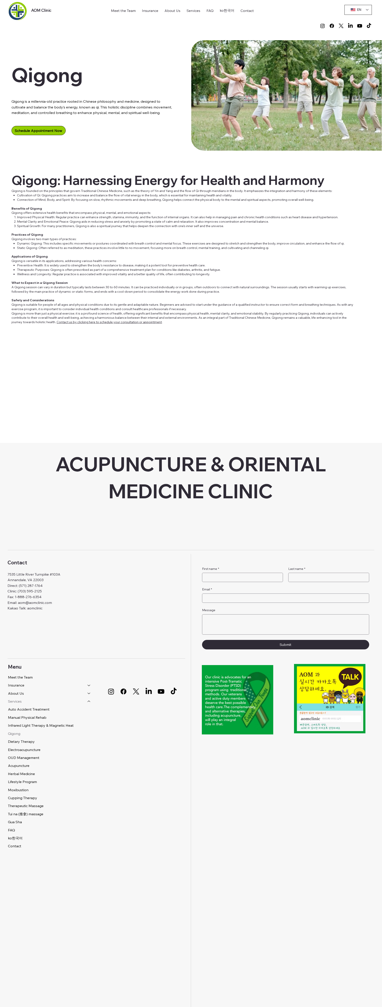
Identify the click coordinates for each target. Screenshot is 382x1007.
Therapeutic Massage (26, 806)
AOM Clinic (41, 10)
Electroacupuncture (24, 749)
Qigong (14, 733)
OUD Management (23, 757)
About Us (16, 693)
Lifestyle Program (22, 781)
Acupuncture (18, 765)
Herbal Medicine (21, 774)
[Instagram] (322, 26)
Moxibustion (18, 790)
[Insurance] (89, 685)
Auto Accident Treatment (29, 709)
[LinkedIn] (350, 26)
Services (15, 701)
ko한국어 (15, 838)
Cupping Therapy (22, 798)
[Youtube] (360, 26)
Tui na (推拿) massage (25, 814)
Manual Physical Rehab (27, 717)
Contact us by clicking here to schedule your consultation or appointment (109, 322)
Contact (14, 846)
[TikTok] (369, 26)
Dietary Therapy (21, 741)
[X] (341, 26)
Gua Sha (15, 822)
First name (210, 569)
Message (208, 610)
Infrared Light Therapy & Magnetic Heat (41, 725)
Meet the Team (20, 677)
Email (207, 589)
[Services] (89, 701)
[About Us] (89, 693)
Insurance (16, 685)
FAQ (11, 830)
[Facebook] (332, 26)
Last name (296, 569)
